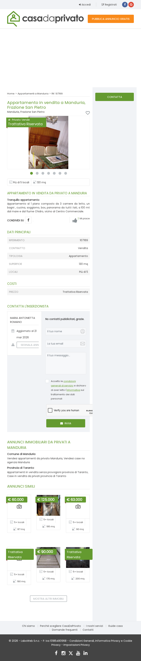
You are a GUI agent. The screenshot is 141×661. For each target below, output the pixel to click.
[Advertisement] (70, 58)
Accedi (86, 4)
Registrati (110, 4)
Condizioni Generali (81, 641)
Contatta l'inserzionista (114, 98)
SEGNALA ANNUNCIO (34, 345)
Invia (67, 423)
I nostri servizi (94, 626)
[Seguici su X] (71, 654)
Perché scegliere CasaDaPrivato (60, 626)
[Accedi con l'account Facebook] (125, 4)
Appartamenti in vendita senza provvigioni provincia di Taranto (47, 472)
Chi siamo (28, 626)
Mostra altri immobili (48, 599)
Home (11, 93)
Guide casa (115, 626)
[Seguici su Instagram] (63, 654)
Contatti (88, 630)
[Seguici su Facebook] (56, 654)
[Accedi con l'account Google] (131, 4)
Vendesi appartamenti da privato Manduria (34, 458)
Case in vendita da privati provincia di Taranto (36, 476)
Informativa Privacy (107, 641)
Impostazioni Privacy (77, 645)
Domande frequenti (64, 630)
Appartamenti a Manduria (33, 93)
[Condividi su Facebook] (28, 220)
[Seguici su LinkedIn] (85, 654)
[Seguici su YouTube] (78, 654)
